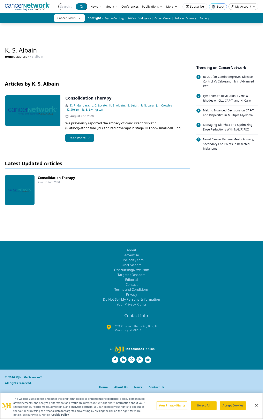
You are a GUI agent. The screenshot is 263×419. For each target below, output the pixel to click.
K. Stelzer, (73, 109)
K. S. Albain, (117, 105)
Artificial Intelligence (139, 18)
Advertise (131, 255)
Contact (132, 284)
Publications (150, 6)
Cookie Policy (60, 415)
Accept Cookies (233, 405)
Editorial (131, 279)
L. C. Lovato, (99, 105)
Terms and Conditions (131, 289)
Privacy (131, 294)
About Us (121, 387)
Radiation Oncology (185, 18)
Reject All (203, 405)
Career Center (163, 18)
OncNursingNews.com (131, 270)
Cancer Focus (66, 18)
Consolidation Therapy (56, 177)
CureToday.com (132, 260)
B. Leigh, (133, 105)
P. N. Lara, (148, 105)
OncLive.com (132, 265)
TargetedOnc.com (131, 274)
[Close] (256, 405)
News (94, 6)
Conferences (130, 6)
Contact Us (156, 387)
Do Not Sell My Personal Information (131, 299)
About (131, 250)
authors (21, 56)
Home (9, 56)
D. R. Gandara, (80, 105)
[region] (131, 406)
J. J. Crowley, (164, 105)
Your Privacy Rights (131, 304)
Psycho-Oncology (114, 18)
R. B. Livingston (92, 109)
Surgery (204, 18)
